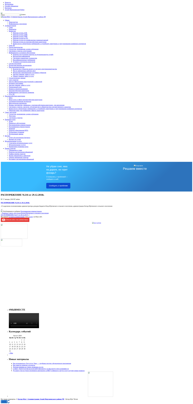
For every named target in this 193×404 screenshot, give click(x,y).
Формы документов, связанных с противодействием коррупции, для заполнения (36, 105)
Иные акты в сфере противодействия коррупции (25, 100)
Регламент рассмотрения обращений (21, 159)
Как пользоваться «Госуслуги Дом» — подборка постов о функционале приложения (42, 363)
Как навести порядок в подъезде (24, 365)
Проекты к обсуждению (17, 123)
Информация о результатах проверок (21, 92)
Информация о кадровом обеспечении (22, 53)
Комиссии (12, 31)
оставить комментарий (16, 217)
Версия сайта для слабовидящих (16, 219)
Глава (11, 27)
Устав (11, 121)
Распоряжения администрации (19, 127)
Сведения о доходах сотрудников (20, 51)
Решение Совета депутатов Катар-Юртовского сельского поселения (25, 213)
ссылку (30, 217)
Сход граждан (13, 80)
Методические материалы (18, 103)
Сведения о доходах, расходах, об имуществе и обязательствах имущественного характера (40, 107)
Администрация (10, 25)
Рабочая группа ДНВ (20, 36)
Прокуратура (13, 22)
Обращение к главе (15, 150)
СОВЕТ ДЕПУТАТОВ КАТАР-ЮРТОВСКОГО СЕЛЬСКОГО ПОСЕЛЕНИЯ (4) (41, 369)
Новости (8, 2)
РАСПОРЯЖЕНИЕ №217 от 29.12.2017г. (15, 215)
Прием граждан (10, 148)
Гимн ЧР (12, 45)
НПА (10, 98)
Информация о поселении (18, 24)
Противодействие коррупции (19, 90)
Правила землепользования (18, 89)
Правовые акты (10, 119)
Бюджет (7, 136)
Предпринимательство (16, 67)
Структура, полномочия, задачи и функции (23, 49)
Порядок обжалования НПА (18, 130)
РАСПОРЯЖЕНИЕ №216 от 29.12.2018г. (15, 203)
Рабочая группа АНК (20, 35)
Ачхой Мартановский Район (14, 10)
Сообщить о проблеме (58, 186)
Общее (7, 20)
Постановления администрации (20, 125)
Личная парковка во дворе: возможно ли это (28, 367)
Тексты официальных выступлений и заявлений (25, 81)
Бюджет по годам (15, 139)
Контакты (8, 8)
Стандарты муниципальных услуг (20, 143)
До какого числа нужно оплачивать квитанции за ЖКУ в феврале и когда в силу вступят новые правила (49, 370)
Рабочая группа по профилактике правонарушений (30, 40)
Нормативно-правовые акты (18, 146)
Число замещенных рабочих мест (24, 71)
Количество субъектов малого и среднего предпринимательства (35, 69)
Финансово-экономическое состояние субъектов (29, 72)
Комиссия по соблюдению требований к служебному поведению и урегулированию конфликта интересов (49, 44)
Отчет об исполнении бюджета (19, 137)
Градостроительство (16, 47)
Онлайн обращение (11, 6)
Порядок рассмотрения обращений (21, 152)
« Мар (11, 353)
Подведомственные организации (20, 65)
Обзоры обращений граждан (18, 157)
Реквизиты (12, 29)
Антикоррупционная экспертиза (20, 101)
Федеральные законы (16, 134)
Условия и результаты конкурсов (24, 62)
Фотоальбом (9, 4)
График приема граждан (17, 154)
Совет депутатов (10, 112)
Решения (12, 128)
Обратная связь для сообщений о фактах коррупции (26, 110)
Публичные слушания (16, 132)
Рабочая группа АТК (20, 33)
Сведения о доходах (16, 118)
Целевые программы (16, 83)
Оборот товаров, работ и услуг (23, 76)
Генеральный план (15, 87)
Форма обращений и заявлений (19, 156)
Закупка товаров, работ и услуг (23, 74)
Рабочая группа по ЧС (20, 38)
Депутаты (12, 116)
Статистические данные (17, 78)
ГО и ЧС (12, 94)
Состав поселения (15, 63)
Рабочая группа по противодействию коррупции (29, 42)
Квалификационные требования (24, 60)
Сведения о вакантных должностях (25, 58)
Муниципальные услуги (13, 141)
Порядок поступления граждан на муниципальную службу (33, 54)
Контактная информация (21, 56)
